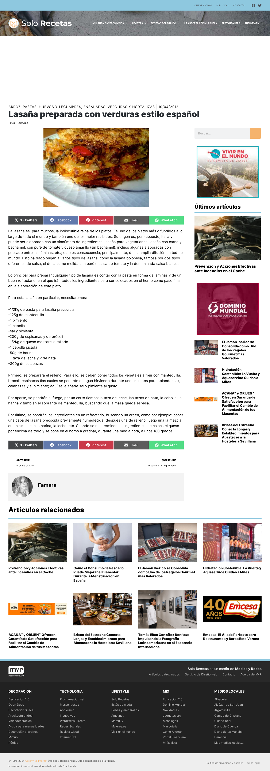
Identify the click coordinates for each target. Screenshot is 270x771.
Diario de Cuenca (226, 726)
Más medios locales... (229, 742)
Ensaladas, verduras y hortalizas (119, 107)
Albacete (220, 699)
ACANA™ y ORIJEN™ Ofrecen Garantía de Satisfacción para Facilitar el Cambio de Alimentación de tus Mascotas (240, 403)
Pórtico (13, 742)
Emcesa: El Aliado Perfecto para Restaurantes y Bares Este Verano (231, 637)
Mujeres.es (118, 726)
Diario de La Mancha (228, 731)
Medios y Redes (248, 669)
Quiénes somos (203, 5)
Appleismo (67, 710)
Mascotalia (170, 726)
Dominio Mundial (174, 704)
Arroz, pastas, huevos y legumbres (44, 107)
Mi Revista (170, 742)
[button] (126, 23)
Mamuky (117, 721)
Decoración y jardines (23, 731)
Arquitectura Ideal (20, 715)
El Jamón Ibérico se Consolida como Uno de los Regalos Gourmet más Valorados (239, 350)
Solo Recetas (120, 699)
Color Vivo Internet (36, 760)
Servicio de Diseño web (201, 674)
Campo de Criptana (227, 715)
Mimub (13, 737)
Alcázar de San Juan (228, 704)
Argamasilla (222, 710)
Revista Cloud (69, 731)
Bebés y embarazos (125, 710)
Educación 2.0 (172, 699)
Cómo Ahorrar (172, 731)
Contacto (239, 5)
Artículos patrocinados (164, 674)
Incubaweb (67, 715)
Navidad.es (171, 710)
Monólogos (170, 721)
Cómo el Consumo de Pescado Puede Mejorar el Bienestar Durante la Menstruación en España (98, 574)
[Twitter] (260, 5)
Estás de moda (121, 704)
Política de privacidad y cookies (224, 762)
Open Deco (16, 704)
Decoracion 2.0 (18, 699)
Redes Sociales (70, 726)
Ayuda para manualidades (26, 726)
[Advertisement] (135, 67)
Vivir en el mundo (123, 731)
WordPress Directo (72, 721)
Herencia (220, 737)
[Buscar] (255, 133)
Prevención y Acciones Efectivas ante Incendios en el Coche (225, 268)
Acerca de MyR (251, 674)
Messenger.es (69, 704)
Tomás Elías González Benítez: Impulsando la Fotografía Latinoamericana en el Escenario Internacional (165, 641)
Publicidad (222, 5)
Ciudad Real (222, 721)
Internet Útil (68, 737)
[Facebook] (253, 5)
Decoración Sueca (21, 710)
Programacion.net (72, 699)
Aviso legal (253, 762)
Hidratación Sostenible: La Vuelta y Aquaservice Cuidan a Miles (241, 375)
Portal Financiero (174, 737)
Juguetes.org (172, 715)
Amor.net (117, 715)
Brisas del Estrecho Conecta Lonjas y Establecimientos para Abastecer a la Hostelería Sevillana (240, 433)
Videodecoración (20, 721)
